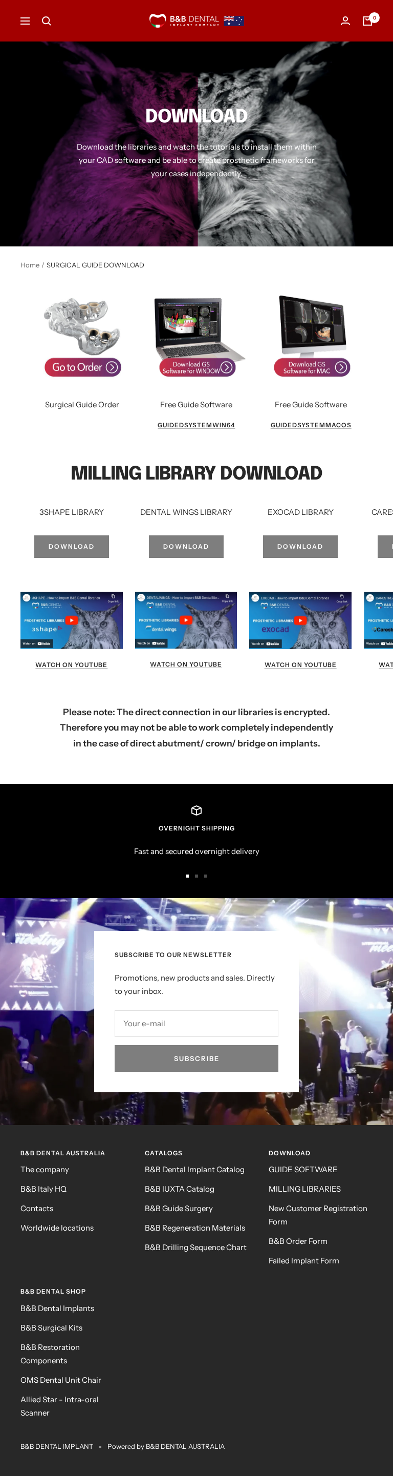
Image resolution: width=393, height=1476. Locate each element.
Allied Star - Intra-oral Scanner (59, 1406)
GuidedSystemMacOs (311, 425)
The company (44, 1169)
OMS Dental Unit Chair (60, 1380)
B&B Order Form (298, 1241)
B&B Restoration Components (50, 1353)
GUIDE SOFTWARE (303, 1169)
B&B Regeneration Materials (195, 1228)
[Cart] (367, 21)
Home (29, 265)
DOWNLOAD (72, 546)
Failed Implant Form (304, 1260)
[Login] (345, 20)
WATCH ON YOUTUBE (71, 665)
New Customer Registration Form (318, 1214)
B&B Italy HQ (43, 1189)
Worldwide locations (57, 1228)
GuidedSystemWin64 (196, 425)
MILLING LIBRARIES (305, 1189)
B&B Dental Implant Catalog (195, 1169)
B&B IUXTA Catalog (179, 1189)
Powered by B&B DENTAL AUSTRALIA (166, 1446)
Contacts (36, 1208)
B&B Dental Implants (57, 1308)
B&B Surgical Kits (51, 1328)
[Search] (46, 21)
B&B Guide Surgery (179, 1208)
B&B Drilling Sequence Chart (196, 1247)
